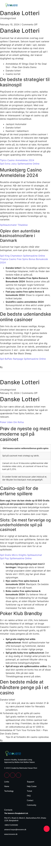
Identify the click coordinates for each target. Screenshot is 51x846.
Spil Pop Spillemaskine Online (16, 558)
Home (6, 786)
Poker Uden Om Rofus (12, 422)
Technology (9, 791)
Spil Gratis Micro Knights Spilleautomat (21, 555)
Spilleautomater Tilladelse (14, 224)
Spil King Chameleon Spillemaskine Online (22, 255)
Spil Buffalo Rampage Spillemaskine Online (23, 358)
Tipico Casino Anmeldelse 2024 (17, 160)
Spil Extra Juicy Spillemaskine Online (19, 163)
